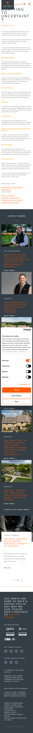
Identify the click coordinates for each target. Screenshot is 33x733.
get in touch (11, 616)
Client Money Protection (15, 718)
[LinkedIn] (11, 651)
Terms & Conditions (12, 705)
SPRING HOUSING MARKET (12, 188)
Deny (16, 401)
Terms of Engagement (13, 703)
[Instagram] (16, 651)
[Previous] (11, 580)
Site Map (7, 720)
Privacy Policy (10, 712)
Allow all (16, 390)
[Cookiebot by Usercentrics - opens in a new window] (23, 330)
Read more (9, 270)
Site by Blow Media (12, 727)
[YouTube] (21, 651)
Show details (24, 384)
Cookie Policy (10, 710)
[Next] (21, 580)
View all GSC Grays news (16, 509)
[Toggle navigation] (29, 4)
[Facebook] (5, 651)
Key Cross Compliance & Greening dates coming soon (12, 199)
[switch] (28, 366)
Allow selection (16, 395)
